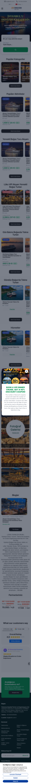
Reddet (15, 778)
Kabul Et (15, 781)
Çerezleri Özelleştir (15, 774)
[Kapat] (26, 371)
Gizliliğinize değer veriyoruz (13, 765)
